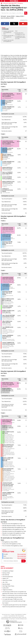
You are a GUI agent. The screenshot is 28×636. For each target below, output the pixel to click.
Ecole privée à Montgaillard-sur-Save (11, 543)
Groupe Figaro (12, 618)
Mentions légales (4, 618)
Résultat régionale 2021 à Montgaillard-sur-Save (8, 32)
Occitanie (20, 3)
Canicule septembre (7, 576)
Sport (4, 556)
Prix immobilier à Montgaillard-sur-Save (12, 545)
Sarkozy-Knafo (6, 573)
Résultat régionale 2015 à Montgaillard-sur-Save (8, 37)
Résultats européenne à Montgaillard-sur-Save (14, 531)
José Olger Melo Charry (8, 586)
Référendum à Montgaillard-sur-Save (11, 535)
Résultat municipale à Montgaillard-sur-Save (13, 533)
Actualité (5, 554)
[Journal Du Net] (7, 628)
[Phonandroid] (20, 634)
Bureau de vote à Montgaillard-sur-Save (12, 523)
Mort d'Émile (5, 574)
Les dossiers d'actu (8, 558)
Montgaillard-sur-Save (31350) (9, 542)
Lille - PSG (5, 582)
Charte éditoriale (18, 614)
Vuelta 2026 (5, 588)
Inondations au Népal (7, 571)
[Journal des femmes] (7, 625)
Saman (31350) (10, 16)
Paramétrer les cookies (16, 617)
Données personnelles (6, 617)
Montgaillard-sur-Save (20, 36)
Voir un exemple (21, 554)
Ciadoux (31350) (20, 16)
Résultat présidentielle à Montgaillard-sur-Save (14, 527)
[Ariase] (7, 634)
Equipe (12, 614)
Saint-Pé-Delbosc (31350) (7, 18)
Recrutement (21, 615)
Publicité (24, 614)
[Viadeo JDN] (20, 631)
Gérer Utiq (24, 617)
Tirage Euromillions (7, 589)
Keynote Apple (6, 584)
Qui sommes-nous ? (6, 614)
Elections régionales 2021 (10, 3)
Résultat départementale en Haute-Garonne (13, 525)
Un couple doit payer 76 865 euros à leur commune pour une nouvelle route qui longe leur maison (13, 601)
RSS (16, 615)
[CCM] (20, 625)
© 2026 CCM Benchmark (21, 618)
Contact (6, 615)
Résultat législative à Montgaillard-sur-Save (13, 529)
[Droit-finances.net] (20, 628)
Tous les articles (11, 615)
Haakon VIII (5, 578)
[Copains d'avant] (7, 631)
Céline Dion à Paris (7, 580)
